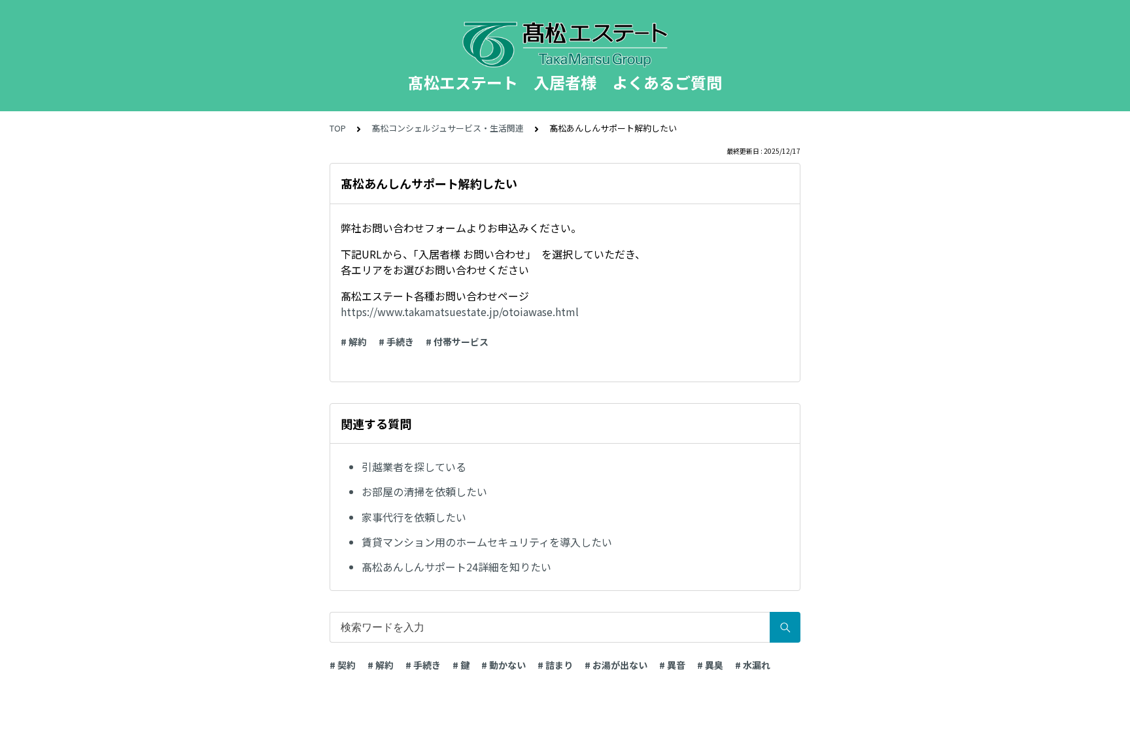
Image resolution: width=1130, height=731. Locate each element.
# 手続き (396, 341)
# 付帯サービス (457, 341)
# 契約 (343, 664)
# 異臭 (710, 664)
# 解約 (354, 341)
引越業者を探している (414, 466)
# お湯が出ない (616, 664)
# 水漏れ (752, 664)
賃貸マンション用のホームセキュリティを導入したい (487, 542)
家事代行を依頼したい (414, 517)
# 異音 (672, 664)
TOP (338, 128)
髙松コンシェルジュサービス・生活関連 (447, 128)
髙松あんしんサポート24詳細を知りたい (456, 567)
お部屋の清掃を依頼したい (424, 491)
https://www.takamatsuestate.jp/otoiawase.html (460, 311)
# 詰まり (555, 664)
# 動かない (503, 664)
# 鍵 (461, 664)
